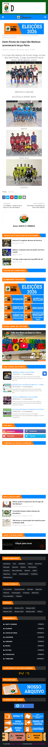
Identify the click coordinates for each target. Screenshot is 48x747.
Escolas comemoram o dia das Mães (25, 397)
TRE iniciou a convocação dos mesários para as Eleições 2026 (29, 521)
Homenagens (16, 593)
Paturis (22, 650)
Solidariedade (23, 574)
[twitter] (35, 436)
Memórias (35, 593)
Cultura (30, 564)
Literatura (6, 570)
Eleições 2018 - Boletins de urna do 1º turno (28, 385)
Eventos (23, 567)
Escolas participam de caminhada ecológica (28, 409)
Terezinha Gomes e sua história (23, 372)
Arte (14, 564)
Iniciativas (26, 593)
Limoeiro (22, 641)
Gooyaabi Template (38, 744)
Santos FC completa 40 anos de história (27, 240)
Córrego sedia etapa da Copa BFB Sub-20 (28, 259)
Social (14, 574)
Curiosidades (7, 589)
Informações (32, 567)
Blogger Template (16, 744)
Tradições (34, 574)
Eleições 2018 (19, 608)
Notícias (27, 570)
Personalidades (8, 596)
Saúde (35, 570)
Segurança (6, 574)
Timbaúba (22, 659)
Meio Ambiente (17, 570)
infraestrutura (7, 577)
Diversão (30, 589)
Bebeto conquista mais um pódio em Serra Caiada (28, 251)
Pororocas (22, 654)
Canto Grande (22, 624)
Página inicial (6, 36)
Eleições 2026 (30, 611)
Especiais (39, 589)
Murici (22, 646)
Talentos (19, 596)
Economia (38, 564)
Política (40, 611)
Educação (6, 567)
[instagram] (12, 431)
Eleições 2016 (7, 608)
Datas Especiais (19, 589)
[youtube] (12, 436)
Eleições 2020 (30, 608)
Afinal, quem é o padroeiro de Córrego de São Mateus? (28, 503)
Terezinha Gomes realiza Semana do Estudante (26, 512)
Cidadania (22, 564)
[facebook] (35, 431)
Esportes (14, 36)
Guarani (22, 629)
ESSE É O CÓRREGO (10, 50)
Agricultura (6, 564)
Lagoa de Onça (22, 633)
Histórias (6, 593)
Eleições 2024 (19, 611)
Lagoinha (22, 637)
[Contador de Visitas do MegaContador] (24, 674)
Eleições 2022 (7, 611)
